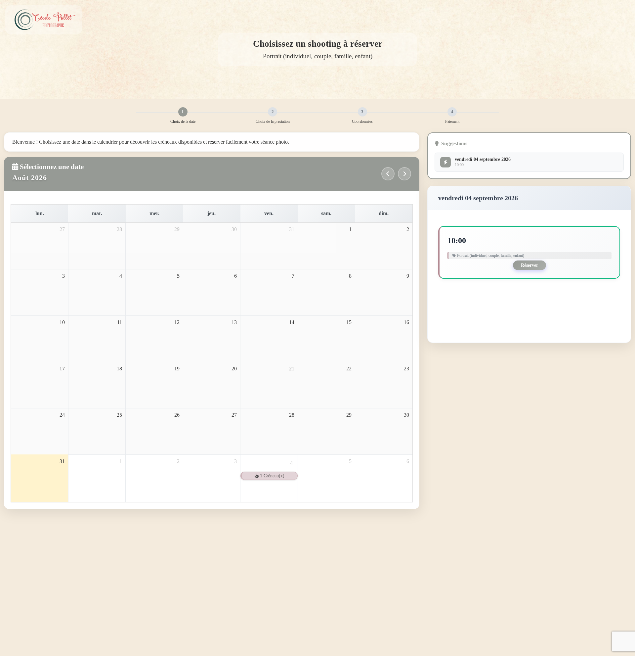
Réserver (529, 265)
